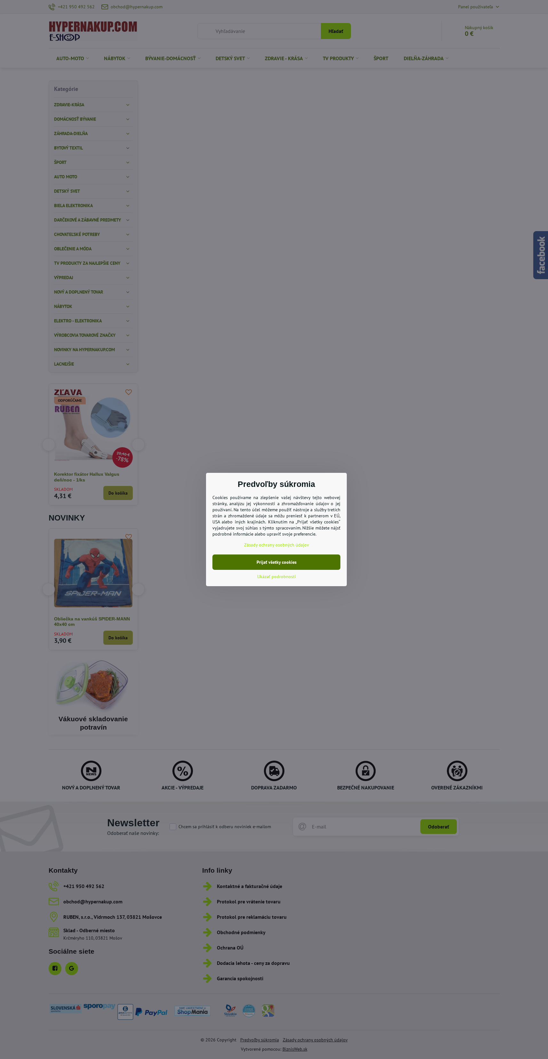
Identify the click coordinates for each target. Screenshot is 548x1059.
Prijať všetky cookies (277, 562)
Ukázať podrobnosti (276, 576)
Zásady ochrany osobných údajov (276, 545)
